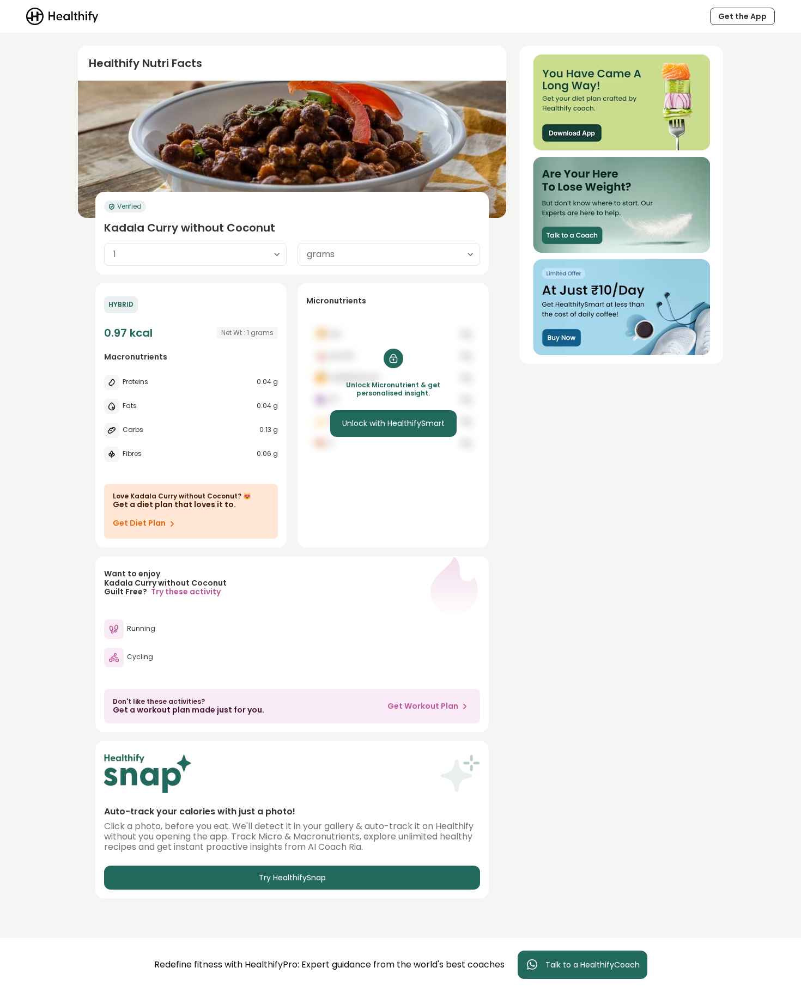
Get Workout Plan (422, 706)
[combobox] (195, 254)
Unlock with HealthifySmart (393, 423)
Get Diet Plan (139, 523)
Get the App (742, 16)
